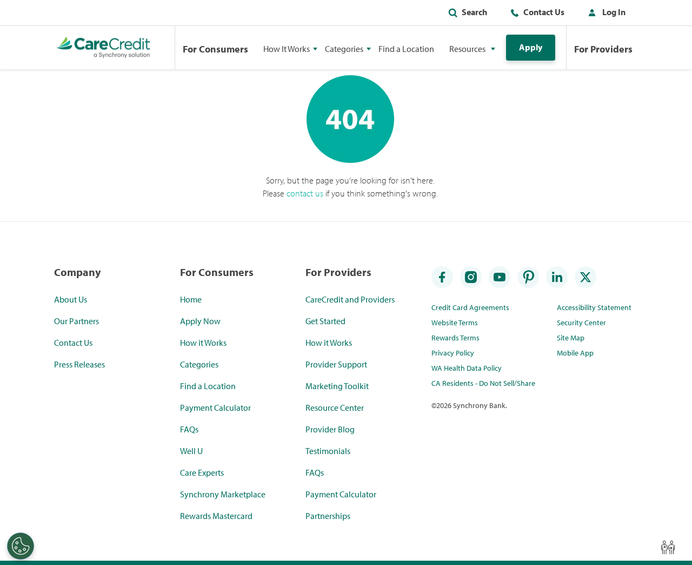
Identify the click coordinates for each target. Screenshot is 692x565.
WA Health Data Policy (466, 368)
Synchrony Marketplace (222, 494)
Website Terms (454, 322)
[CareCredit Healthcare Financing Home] (103, 47)
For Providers (603, 49)
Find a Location (406, 48)
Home (191, 299)
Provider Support (336, 364)
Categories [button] (344, 48)
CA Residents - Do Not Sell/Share (483, 383)
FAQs (189, 429)
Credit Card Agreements (470, 307)
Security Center (581, 322)
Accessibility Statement (594, 307)
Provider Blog (330, 429)
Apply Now (200, 321)
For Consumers (215, 49)
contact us (305, 193)
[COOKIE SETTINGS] (20, 546)
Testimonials (327, 450)
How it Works (203, 342)
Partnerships (327, 515)
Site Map (570, 338)
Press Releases (79, 364)
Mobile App (575, 353)
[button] (604, 14)
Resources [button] (467, 48)
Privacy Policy (452, 353)
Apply (530, 47)
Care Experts (202, 472)
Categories (199, 364)
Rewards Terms (455, 338)
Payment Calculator (215, 407)
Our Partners (76, 321)
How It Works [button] (286, 48)
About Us (70, 299)
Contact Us (543, 11)
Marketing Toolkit (337, 385)
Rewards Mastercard (216, 515)
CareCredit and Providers (350, 299)
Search (474, 11)
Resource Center (334, 407)
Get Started (325, 321)
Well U (191, 450)
